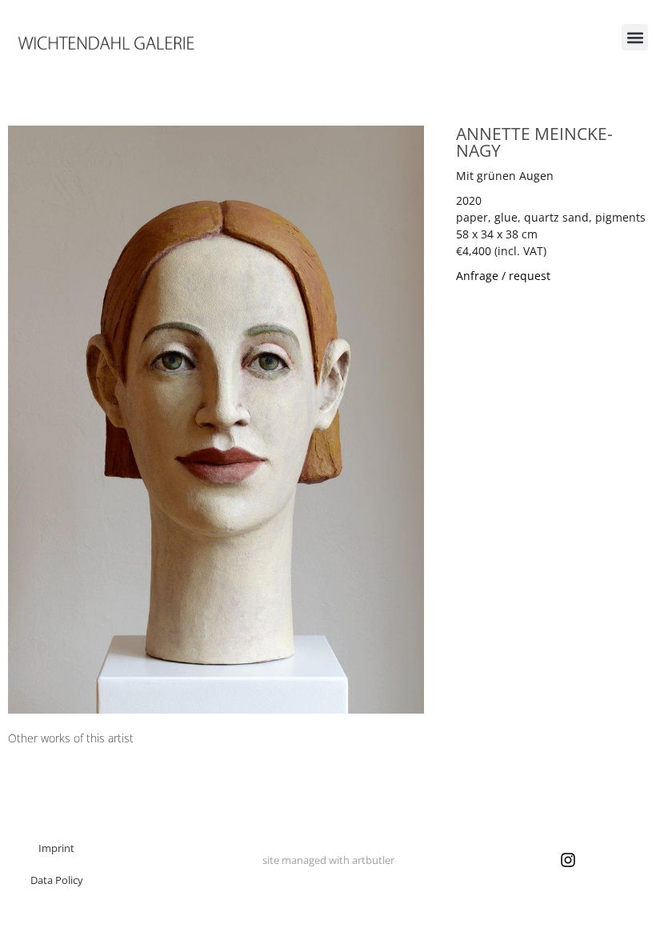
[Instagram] (568, 860)
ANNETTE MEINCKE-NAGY (534, 142)
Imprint (56, 848)
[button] (635, 37)
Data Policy (56, 880)
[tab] (71, 738)
